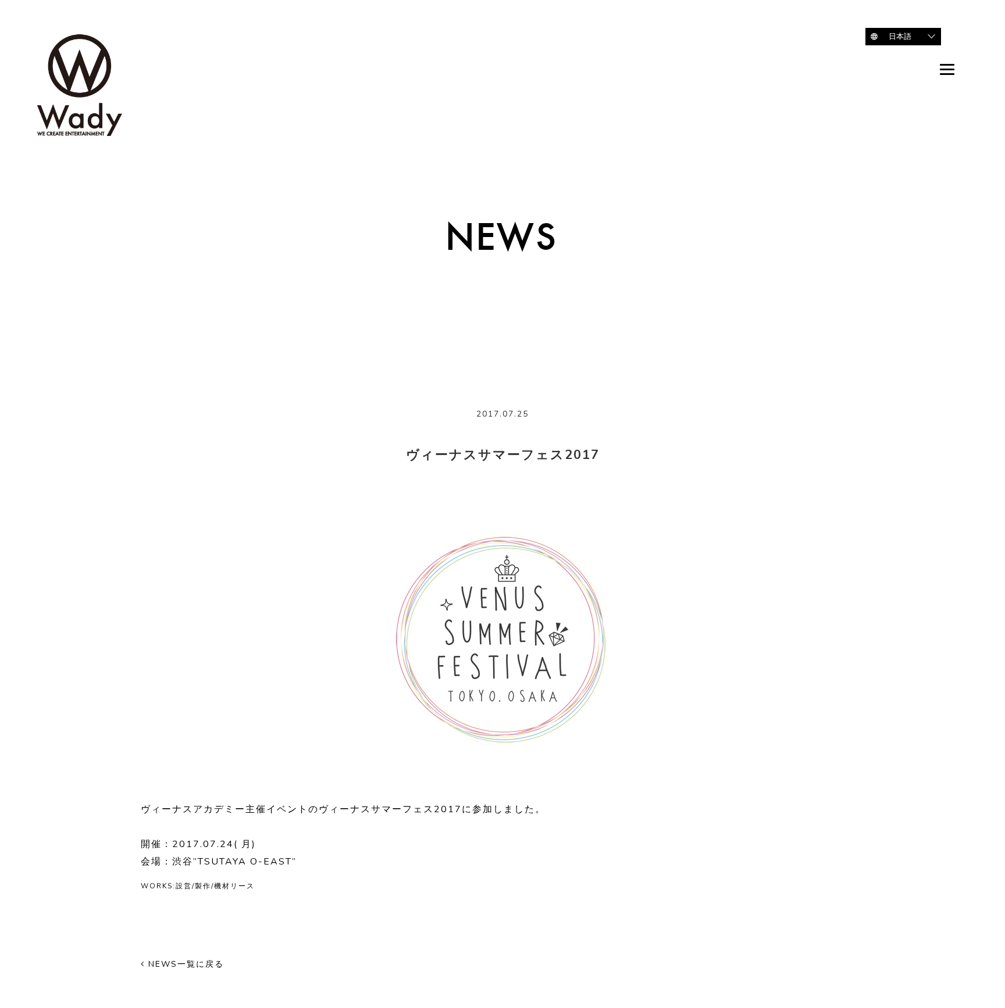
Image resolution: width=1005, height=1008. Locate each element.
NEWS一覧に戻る (184, 964)
